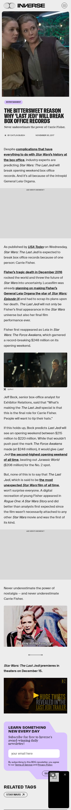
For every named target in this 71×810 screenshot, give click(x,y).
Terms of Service (24, 764)
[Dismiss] (65, 774)
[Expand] (52, 774)
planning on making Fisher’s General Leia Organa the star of (35, 293)
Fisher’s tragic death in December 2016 (33, 272)
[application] (35, 695)
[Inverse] (31, 6)
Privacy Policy (45, 764)
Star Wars (13, 794)
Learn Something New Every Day (27, 729)
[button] (35, 695)
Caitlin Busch (17, 135)
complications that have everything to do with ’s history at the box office (35, 154)
